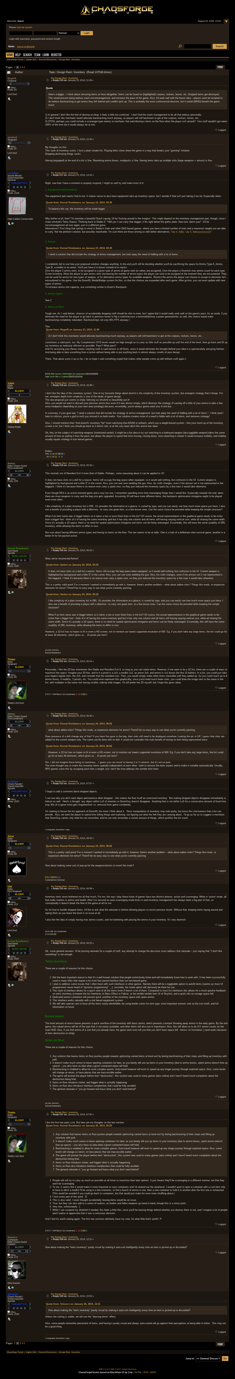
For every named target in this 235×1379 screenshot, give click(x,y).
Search (27, 55)
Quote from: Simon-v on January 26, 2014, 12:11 (73, 1304)
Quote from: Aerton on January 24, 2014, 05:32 (72, 564)
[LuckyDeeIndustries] (12, 224)
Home (10, 55)
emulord (12, 137)
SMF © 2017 (115, 1369)
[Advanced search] (180, 46)
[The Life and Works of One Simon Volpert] (12, 1288)
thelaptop (13, 781)
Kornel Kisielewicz (18, 548)
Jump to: (190, 1359)
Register (56, 55)
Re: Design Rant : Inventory (64, 78)
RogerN (12, 78)
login (19, 27)
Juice (11, 836)
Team (37, 55)
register (28, 27)
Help (18, 55)
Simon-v (12, 1237)
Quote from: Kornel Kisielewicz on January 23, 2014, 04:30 (79, 202)
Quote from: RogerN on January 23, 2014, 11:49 (72, 329)
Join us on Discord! (26, 47)
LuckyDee (13, 173)
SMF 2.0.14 (104, 1369)
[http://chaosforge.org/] (12, 593)
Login (46, 55)
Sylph (11, 383)
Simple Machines (129, 1369)
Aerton (11, 463)
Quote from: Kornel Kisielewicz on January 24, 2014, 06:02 (79, 723)
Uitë (10, 886)
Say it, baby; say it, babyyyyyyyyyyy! (191, 231)
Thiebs (11, 659)
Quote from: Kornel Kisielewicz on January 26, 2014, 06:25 (79, 1125)
